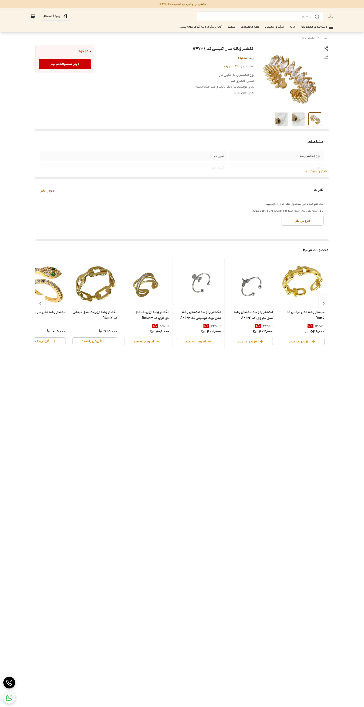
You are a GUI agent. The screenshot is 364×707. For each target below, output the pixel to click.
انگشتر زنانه (308, 38)
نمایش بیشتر (319, 171)
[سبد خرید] (32, 16)
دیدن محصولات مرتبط (65, 64)
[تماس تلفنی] (9, 682)
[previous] (324, 303)
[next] (40, 303)
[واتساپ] (9, 698)
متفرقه (242, 58)
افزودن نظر (47, 191)
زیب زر (325, 38)
